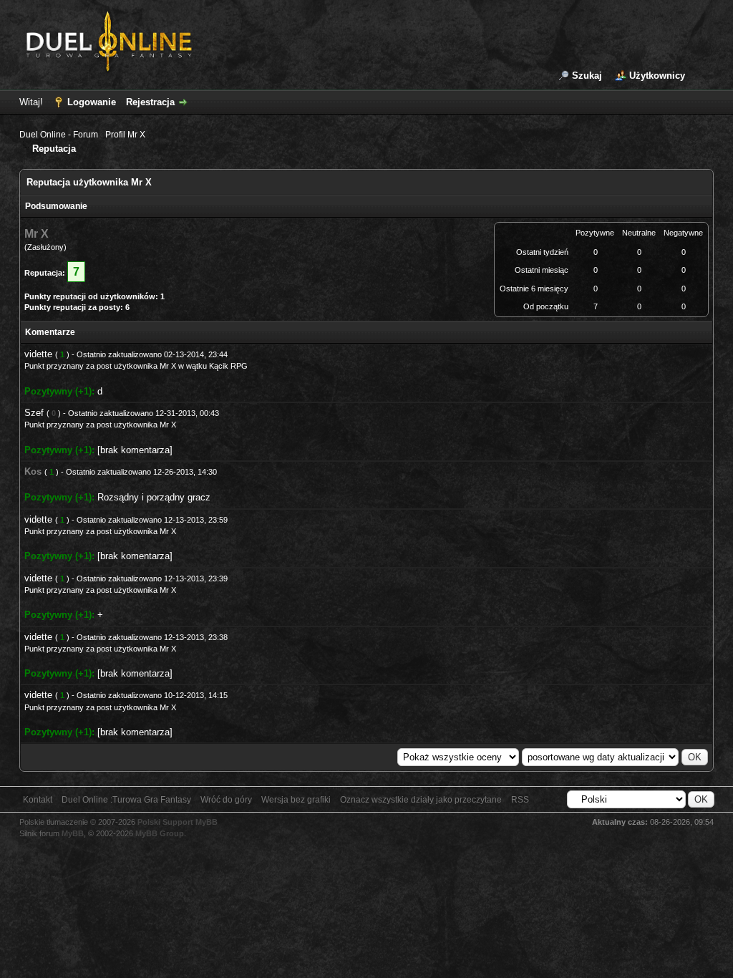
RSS (520, 800)
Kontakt (37, 800)
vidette (38, 354)
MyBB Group (159, 833)
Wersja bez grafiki (296, 800)
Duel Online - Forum (58, 135)
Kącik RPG (228, 366)
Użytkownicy (657, 75)
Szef (34, 412)
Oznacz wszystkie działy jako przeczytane (421, 800)
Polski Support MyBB (177, 822)
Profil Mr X (125, 135)
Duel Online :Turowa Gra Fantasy (126, 800)
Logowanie (91, 102)
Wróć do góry (226, 800)
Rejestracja (150, 102)
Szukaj (587, 75)
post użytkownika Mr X (136, 366)
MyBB (73, 833)
